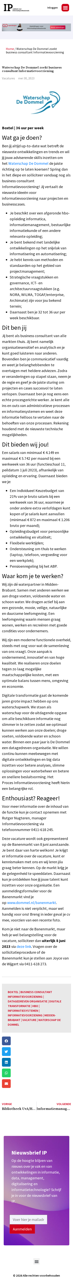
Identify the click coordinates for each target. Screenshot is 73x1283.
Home (10, 49)
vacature (29, 1020)
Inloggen (52, 7)
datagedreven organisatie (27, 1001)
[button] (65, 7)
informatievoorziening (25, 1015)
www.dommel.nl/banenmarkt (31, 902)
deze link (24, 946)
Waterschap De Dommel (28, 163)
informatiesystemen (23, 1010)
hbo (35, 1006)
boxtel (13, 992)
